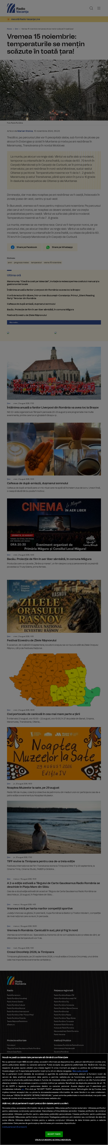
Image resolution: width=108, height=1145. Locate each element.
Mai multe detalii (80, 1071)
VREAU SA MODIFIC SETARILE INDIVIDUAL (53, 1140)
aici (23, 1089)
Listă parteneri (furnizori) (14, 1127)
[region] (54, 1099)
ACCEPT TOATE (54, 1134)
